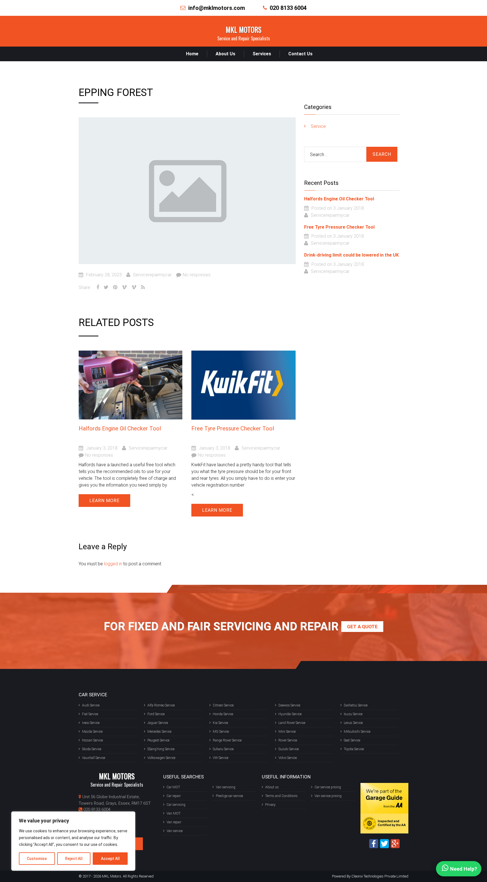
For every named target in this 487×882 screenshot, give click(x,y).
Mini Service (287, 732)
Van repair (174, 822)
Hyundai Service (290, 714)
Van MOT (174, 813)
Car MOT (173, 787)
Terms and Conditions (281, 796)
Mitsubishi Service (357, 732)
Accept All (110, 858)
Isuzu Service (353, 714)
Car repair (174, 796)
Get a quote (362, 626)
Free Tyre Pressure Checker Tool (232, 428)
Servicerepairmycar (152, 274)
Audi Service (90, 705)
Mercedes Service (159, 732)
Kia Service (220, 723)
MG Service (221, 732)
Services (262, 53)
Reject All (74, 858)
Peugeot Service (158, 740)
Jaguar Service (157, 723)
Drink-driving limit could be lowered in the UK (351, 255)
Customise (37, 858)
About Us (225, 53)
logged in (113, 563)
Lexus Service (353, 723)
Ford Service (156, 714)
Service (318, 126)
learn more (104, 500)
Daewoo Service (289, 705)
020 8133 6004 (288, 8)
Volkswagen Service (161, 758)
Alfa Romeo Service (161, 705)
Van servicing (225, 787)
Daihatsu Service (356, 705)
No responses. (197, 274)
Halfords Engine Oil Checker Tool (120, 428)
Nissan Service (92, 740)
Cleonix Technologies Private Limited (379, 876)
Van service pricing (328, 796)
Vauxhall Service (93, 758)
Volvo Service (287, 758)
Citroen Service (223, 705)
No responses (99, 455)
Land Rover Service (291, 723)
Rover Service (287, 740)
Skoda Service (91, 749)
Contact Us (300, 53)
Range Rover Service (227, 740)
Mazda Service (92, 732)
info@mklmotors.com (216, 8)
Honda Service (223, 714)
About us (272, 787)
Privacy (270, 805)
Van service (175, 831)
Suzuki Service (288, 749)
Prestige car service (229, 796)
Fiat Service (90, 714)
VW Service (220, 758)
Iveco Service (90, 723)
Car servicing (176, 805)
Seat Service (352, 740)
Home (192, 53)
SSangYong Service (160, 749)
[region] (73, 841)
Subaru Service (223, 749)
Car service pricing (328, 787)
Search (382, 154)
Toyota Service (354, 749)
